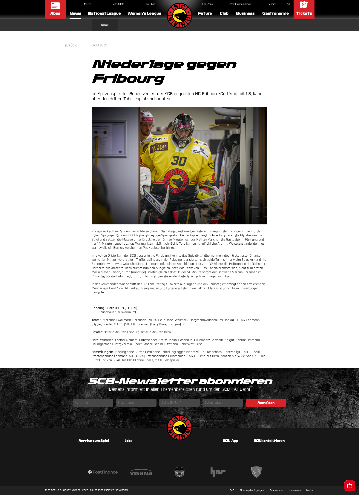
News (75, 13)
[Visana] (141, 472)
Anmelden (265, 402)
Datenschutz (276, 490)
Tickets (304, 13)
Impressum (295, 490)
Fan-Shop (150, 4)
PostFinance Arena (240, 4)
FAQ (232, 490)
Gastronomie (275, 13)
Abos (55, 13)
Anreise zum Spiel (94, 440)
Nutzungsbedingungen (252, 490)
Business (245, 13)
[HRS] (218, 472)
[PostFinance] (102, 472)
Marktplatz (118, 4)
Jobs (128, 440)
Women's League (144, 13)
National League (104, 13)
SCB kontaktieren (269, 440)
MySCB (88, 4)
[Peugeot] (256, 472)
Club (224, 13)
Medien (272, 4)
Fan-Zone (207, 4)
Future (205, 13)
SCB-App (230, 440)
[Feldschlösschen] (179, 472)
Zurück (71, 45)
